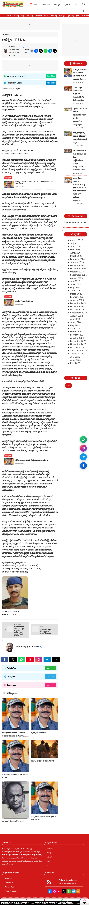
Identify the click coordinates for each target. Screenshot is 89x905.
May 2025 (75, 287)
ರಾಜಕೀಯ (38, 15)
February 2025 (77, 297)
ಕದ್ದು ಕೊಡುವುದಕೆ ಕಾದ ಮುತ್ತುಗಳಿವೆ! (42, 761)
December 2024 (78, 303)
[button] (84, 11)
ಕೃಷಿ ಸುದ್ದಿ (67, 4)
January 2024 (77, 338)
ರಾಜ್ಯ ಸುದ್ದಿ (29, 15)
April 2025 (75, 290)
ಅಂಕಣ (46, 15)
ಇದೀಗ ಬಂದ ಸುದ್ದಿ (13, 15)
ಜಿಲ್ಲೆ (22, 15)
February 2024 (77, 335)
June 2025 (75, 284)
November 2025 (78, 268)
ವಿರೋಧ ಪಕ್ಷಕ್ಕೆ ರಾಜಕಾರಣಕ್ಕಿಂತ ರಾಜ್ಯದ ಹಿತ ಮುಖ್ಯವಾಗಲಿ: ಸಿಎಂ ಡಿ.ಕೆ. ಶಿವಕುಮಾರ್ (79, 93)
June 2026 (75, 246)
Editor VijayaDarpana (27, 646)
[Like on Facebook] (83, 465)
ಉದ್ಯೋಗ (57, 4)
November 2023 (78, 344)
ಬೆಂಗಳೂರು (46, 4)
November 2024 (78, 306)
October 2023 (77, 347)
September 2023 (78, 350)
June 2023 (75, 360)
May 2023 (75, 363)
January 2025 (77, 300)
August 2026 (76, 240)
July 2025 (75, 281)
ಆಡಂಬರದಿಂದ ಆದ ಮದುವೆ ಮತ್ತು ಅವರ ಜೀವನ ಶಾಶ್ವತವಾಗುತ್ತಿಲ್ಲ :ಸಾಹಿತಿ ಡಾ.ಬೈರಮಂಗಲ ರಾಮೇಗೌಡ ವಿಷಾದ (79, 160)
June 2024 (75, 322)
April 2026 (75, 253)
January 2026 (77, 262)
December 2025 (78, 265)
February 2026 (77, 259)
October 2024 (77, 309)
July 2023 (75, 357)
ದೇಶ (83, 4)
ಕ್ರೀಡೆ (75, 4)
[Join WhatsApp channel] (83, 439)
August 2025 (76, 278)
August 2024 (76, 316)
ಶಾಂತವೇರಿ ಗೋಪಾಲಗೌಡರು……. (13, 821)
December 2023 (78, 341)
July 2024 (75, 319)
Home (36, 4)
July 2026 (75, 243)
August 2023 (76, 353)
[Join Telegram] (83, 456)
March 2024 (76, 331)
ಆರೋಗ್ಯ (54, 15)
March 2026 (76, 256)
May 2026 (75, 249)
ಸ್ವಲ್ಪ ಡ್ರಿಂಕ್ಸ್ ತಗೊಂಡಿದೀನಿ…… (40, 733)
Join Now (51, 76)
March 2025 (76, 294)
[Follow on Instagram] (83, 448)
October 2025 (77, 271)
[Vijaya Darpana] (13, 4)
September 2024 (78, 312)
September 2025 (78, 275)
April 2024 (75, 328)
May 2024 (75, 325)
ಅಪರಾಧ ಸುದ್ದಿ (68, 385)
